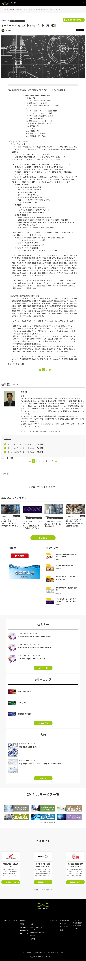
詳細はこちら (11, 882)
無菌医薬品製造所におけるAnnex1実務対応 (34, 636)
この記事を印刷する (74, 20)
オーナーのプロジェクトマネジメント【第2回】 (26, 448)
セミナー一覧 (43, 668)
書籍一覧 (43, 778)
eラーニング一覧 (43, 723)
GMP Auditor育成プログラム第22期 (31, 658)
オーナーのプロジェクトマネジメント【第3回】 (26, 452)
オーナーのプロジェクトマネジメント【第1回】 (26, 444)
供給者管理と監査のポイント (30, 747)
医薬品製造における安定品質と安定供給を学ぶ (35, 647)
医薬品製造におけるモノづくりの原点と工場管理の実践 (40, 763)
